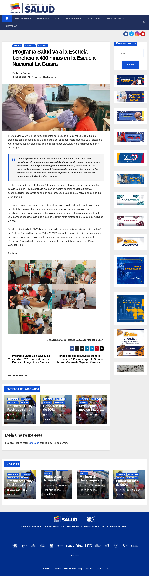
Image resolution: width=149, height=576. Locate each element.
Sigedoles (94, 18)
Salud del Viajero (67, 18)
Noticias (43, 18)
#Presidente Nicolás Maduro (45, 77)
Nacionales (13, 402)
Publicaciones (126, 43)
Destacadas (13, 399)
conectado (33, 443)
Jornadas (17, 46)
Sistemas (11, 26)
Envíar (130, 65)
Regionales (30, 46)
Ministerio (22, 18)
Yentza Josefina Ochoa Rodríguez (56, 490)
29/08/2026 (15, 490)
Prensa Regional (23, 73)
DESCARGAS (114, 18)
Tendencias (43, 46)
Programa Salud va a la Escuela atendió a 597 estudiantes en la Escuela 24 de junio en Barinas (31, 359)
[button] (144, 22)
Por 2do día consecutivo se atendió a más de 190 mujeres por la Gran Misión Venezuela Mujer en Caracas (78, 359)
